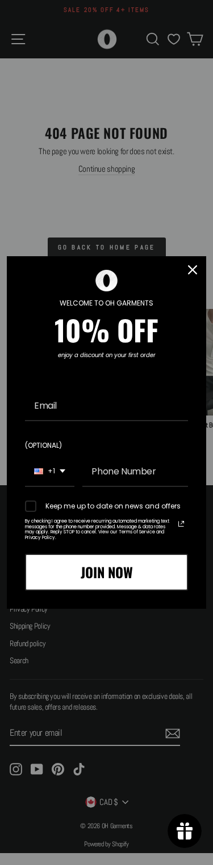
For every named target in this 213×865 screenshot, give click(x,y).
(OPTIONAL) (43, 445)
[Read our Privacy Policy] (181, 524)
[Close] (192, 269)
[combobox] (49, 472)
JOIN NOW (107, 572)
